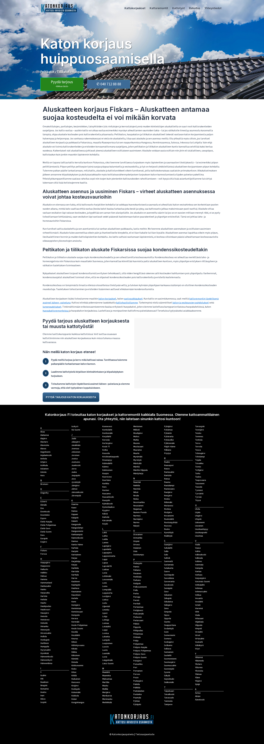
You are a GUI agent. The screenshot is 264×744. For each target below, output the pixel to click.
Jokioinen (75, 452)
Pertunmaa (138, 607)
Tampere (168, 704)
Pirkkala (137, 637)
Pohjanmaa (138, 644)
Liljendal (106, 606)
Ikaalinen (44, 682)
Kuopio (105, 473)
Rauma (167, 482)
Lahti (104, 532)
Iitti (41, 678)
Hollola (43, 636)
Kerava (74, 618)
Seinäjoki (168, 588)
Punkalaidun (138, 691)
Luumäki (106, 653)
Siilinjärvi (168, 605)
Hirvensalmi (45, 633)
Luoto (105, 650)
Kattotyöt (178, 8)
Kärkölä (105, 517)
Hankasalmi (45, 586)
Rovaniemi (169, 515)
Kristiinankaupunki (110, 456)
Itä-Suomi (75, 429)
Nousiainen (138, 505)
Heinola (43, 616)
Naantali (137, 482)
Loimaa (105, 623)
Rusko (167, 529)
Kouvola (106, 453)
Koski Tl (106, 446)
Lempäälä (106, 589)
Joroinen (75, 455)
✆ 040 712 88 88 (108, 84)
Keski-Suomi (77, 628)
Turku (197, 473)
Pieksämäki (138, 613)
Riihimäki (168, 502)
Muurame (137, 450)
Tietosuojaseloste (144, 734)
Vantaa (198, 571)
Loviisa (105, 633)
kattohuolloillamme (127, 302)
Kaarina (74, 504)
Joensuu (75, 448)
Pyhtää (136, 701)
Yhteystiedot (213, 8)
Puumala (137, 697)
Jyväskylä (75, 482)
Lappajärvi (107, 552)
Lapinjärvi (106, 546)
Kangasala (76, 524)
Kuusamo (106, 493)
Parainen (137, 573)
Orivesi (136, 544)
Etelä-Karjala (46, 521)
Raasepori (169, 465)
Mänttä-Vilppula (140, 470)
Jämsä (74, 488)
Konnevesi (107, 426)
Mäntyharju (138, 473)
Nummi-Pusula (140, 512)
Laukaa (105, 569)
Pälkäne (167, 450)
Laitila (105, 539)
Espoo (43, 518)
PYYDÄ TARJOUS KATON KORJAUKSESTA (71, 397)
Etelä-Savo (45, 528)
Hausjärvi (44, 613)
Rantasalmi (169, 472)
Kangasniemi (77, 531)
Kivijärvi (75, 685)
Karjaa (74, 564)
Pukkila (136, 684)
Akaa (42, 431)
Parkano (137, 580)
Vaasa (198, 548)
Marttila (105, 682)
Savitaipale (169, 574)
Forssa (43, 553)
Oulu (135, 551)
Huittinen (44, 643)
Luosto (105, 646)
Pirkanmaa (138, 633)
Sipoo (166, 615)
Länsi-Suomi (108, 663)
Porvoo (136, 674)
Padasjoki (137, 563)
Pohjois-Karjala (140, 647)
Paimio (136, 566)
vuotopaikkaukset (133, 298)
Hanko (43, 589)
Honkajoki (45, 639)
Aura (42, 475)
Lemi (104, 582)
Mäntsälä (137, 463)
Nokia (136, 499)
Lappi (104, 559)
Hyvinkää (44, 653)
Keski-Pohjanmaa (79, 625)
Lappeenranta (108, 556)
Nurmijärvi (138, 519)
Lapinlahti (106, 549)
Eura (42, 535)
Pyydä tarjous (62, 83)
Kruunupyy (107, 460)
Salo (166, 554)
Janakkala (75, 445)
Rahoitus (194, 8)
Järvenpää (76, 495)
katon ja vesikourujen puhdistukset (190, 302)
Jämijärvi (75, 485)
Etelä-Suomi (45, 531)
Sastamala (169, 564)
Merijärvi (106, 692)
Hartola (43, 596)
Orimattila (137, 537)
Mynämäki (137, 456)
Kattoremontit (159, 8)
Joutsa (74, 458)
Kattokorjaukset (135, 8)
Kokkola (75, 695)
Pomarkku (138, 664)
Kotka (105, 450)
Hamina (43, 579)
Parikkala (137, 576)
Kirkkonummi (77, 665)
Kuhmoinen (107, 470)
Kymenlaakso (108, 507)
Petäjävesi (138, 610)
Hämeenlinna (46, 663)
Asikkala (44, 465)
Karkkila (75, 568)
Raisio (167, 468)
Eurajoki (44, 538)
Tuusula (198, 486)
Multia (136, 439)
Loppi (105, 629)
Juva (73, 478)
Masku (105, 685)
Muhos (136, 436)
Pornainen (138, 670)
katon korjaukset (107, 298)
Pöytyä (167, 453)
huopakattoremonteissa (56, 310)
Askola (43, 472)
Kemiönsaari (77, 611)
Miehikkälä (107, 702)
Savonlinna (169, 578)
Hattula (43, 599)
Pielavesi (137, 617)
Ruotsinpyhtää (170, 522)
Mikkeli (136, 429)
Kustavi (105, 490)
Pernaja (136, 597)
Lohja (104, 616)
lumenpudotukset (52, 306)
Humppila (44, 646)
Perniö (136, 600)
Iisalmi (43, 675)
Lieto (104, 603)
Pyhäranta (168, 436)
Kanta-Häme (77, 544)
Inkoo (43, 698)
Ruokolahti (169, 519)
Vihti (197, 611)
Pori (135, 667)
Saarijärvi (168, 544)
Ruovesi (168, 525)
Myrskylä (137, 460)
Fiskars (43, 550)
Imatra (43, 692)
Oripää (136, 541)
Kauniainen (76, 591)
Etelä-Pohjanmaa (48, 525)
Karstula (75, 571)
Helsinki (44, 623)
